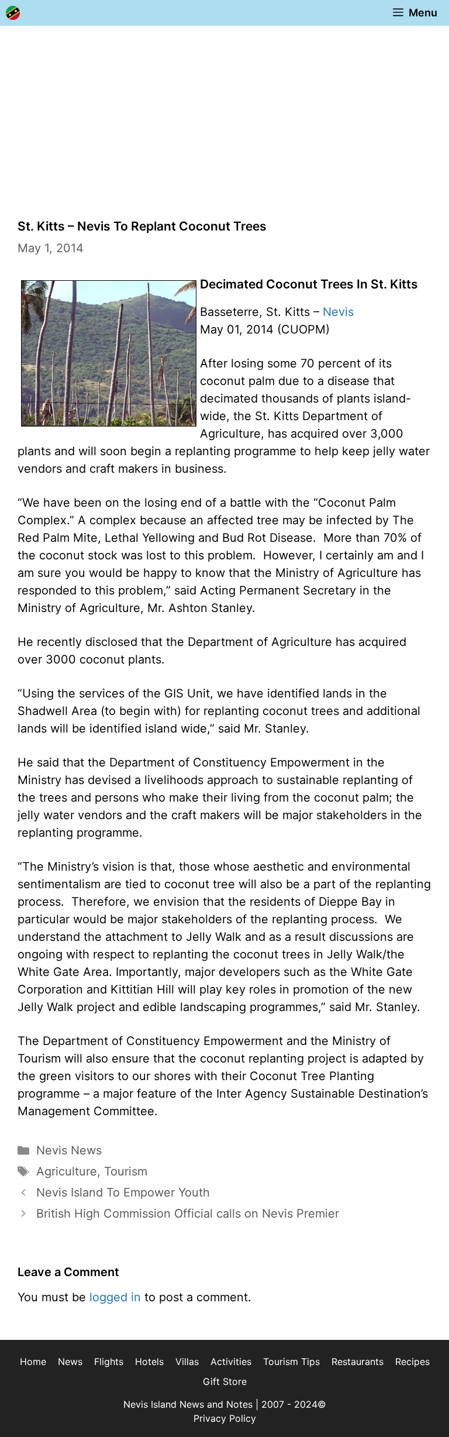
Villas (187, 1361)
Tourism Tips (291, 1361)
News (70, 1361)
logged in (115, 1297)
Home (33, 1361)
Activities (230, 1361)
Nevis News (69, 1150)
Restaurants (357, 1361)
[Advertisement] (224, 113)
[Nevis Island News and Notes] (13, 13)
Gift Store (225, 1381)
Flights (108, 1361)
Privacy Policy (225, 1418)
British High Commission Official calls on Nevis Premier (187, 1213)
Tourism (125, 1171)
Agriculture (66, 1171)
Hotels (149, 1361)
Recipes (412, 1361)
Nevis (338, 312)
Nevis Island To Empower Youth (123, 1192)
